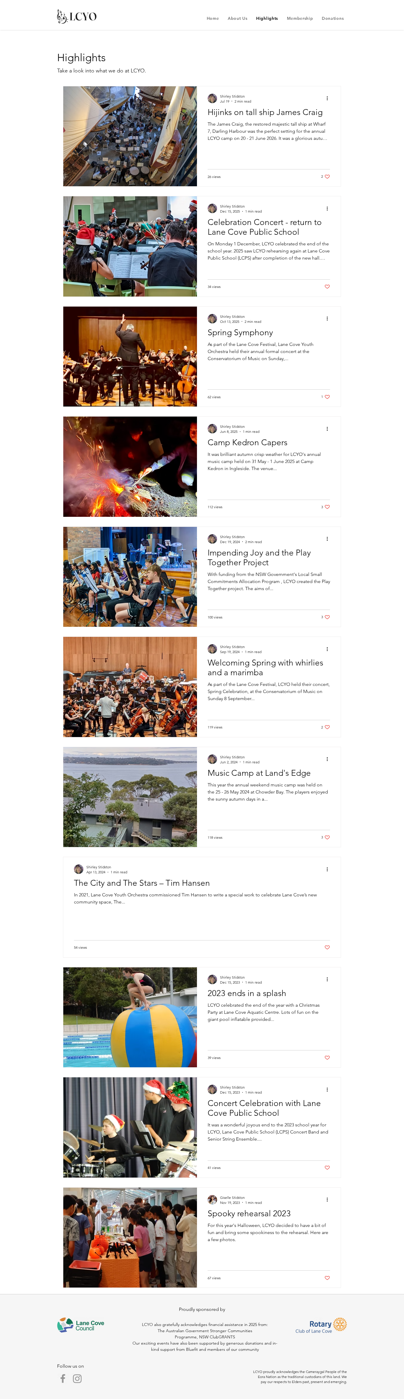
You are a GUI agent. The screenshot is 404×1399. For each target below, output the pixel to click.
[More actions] (329, 98)
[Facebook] (63, 1378)
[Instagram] (77, 1378)
